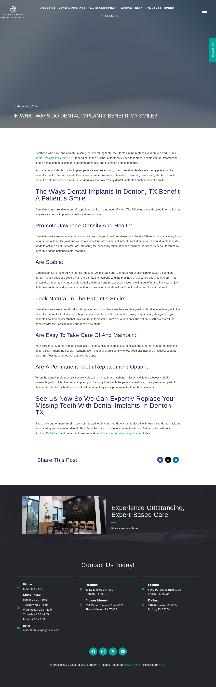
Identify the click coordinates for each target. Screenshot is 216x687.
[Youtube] (123, 651)
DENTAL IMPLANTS (72, 7)
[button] (160, 460)
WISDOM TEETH (132, 7)
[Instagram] (103, 651)
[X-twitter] (113, 651)
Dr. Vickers (53, 433)
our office (101, 433)
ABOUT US (47, 7)
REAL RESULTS (108, 16)
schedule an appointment (126, 433)
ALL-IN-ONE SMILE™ (103, 7)
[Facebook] (93, 651)
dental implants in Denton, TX (53, 158)
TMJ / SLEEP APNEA (160, 7)
